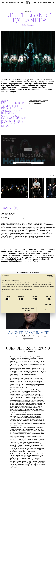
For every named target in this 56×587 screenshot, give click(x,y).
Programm (26, 11)
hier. (3, 291)
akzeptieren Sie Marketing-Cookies (23, 163)
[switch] (21, 299)
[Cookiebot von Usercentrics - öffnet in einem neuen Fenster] (48, 276)
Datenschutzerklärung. (7, 287)
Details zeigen (48, 304)
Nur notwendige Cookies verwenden (28, 309)
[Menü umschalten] (53, 2)
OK (46, 309)
